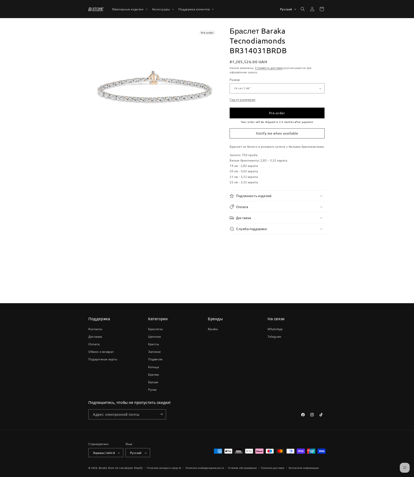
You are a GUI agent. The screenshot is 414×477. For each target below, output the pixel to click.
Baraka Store (106, 468)
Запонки (154, 351)
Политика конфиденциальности (204, 467)
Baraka (213, 329)
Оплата (94, 344)
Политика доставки (272, 467)
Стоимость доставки (269, 68)
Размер (235, 80)
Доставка (95, 336)
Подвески (155, 359)
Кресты (153, 344)
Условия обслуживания (242, 467)
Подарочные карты (102, 359)
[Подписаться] (161, 414)
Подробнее (103, 286)
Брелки (153, 374)
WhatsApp (275, 329)
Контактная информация (304, 467)
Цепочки (154, 336)
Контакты (95, 329)
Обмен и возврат (101, 351)
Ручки (152, 389)
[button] (129, 9)
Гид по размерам (243, 99)
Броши (153, 382)
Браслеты (155, 329)
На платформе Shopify (129, 468)
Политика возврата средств (164, 467)
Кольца (153, 367)
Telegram (274, 336)
